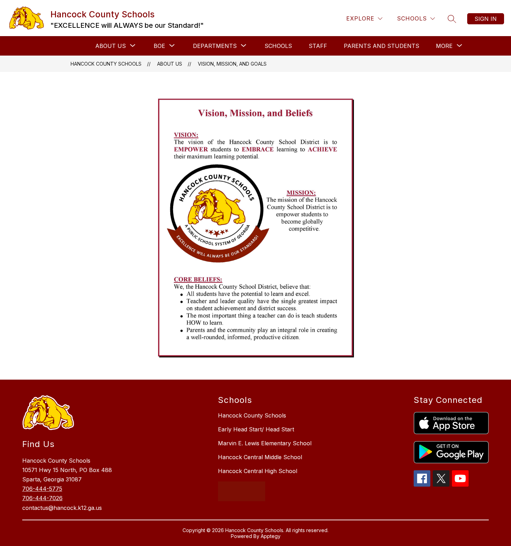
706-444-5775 (42, 488)
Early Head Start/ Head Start (256, 429)
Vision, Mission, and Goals (232, 64)
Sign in (485, 18)
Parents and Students (381, 45)
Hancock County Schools (106, 64)
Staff (318, 45)
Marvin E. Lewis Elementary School (264, 443)
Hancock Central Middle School (260, 457)
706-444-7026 (42, 498)
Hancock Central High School (257, 471)
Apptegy (271, 536)
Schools (278, 45)
